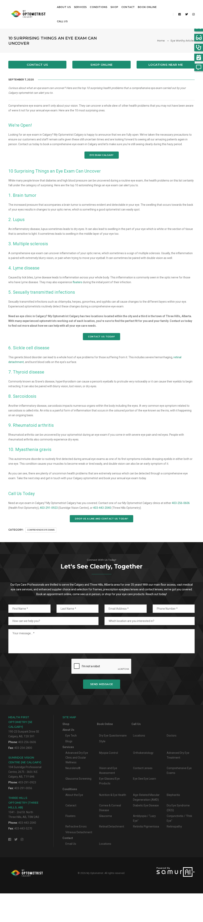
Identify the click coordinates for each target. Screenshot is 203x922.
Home (161, 40)
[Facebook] (179, 14)
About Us (64, 7)
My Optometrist (94, 873)
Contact (128, 7)
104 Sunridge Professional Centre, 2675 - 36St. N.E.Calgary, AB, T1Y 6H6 (24, 767)
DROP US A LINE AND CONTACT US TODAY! (101, 518)
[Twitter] (186, 14)
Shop (114, 7)
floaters (77, 282)
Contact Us (37, 65)
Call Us (62, 21)
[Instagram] (192, 14)
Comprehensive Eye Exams (41, 530)
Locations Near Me (165, 65)
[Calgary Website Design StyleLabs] (166, 872)
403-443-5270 (23, 828)
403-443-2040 (102, 507)
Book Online (147, 7)
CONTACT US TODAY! (101, 336)
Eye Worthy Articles (183, 40)
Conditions (98, 7)
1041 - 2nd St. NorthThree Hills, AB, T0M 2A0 (23, 807)
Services (80, 7)
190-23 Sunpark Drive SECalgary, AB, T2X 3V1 (23, 726)
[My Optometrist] (28, 14)
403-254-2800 (23, 747)
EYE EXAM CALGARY (102, 155)
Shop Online (101, 65)
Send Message (101, 684)
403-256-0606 (181, 503)
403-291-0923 (49, 507)
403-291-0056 (23, 788)
